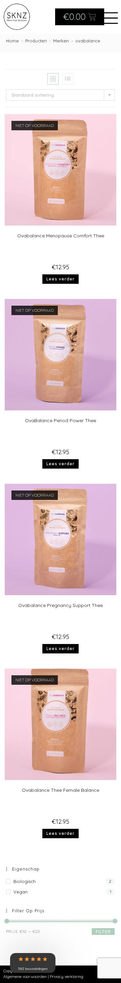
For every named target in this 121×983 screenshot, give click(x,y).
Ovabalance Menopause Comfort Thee (60, 236)
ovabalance (87, 40)
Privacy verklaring (66, 976)
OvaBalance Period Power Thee (60, 420)
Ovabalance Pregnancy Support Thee (60, 605)
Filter (103, 931)
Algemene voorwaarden (25, 976)
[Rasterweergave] (53, 78)
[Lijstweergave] (68, 78)
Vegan (20, 891)
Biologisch (24, 881)
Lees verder (60, 278)
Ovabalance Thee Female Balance (60, 790)
